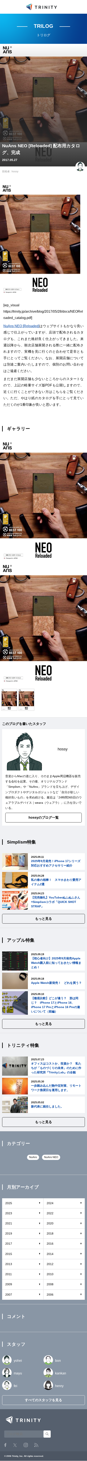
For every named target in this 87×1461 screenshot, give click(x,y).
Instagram (26, 1445)
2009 (8, 1284)
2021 (8, 1223)
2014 (50, 1254)
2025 (8, 1203)
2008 (50, 1284)
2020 (50, 1223)
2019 (8, 1233)
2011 (8, 1274)
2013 (8, 1264)
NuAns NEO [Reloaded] (21, 326)
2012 (50, 1264)
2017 (8, 1243)
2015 (8, 1254)
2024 (50, 1203)
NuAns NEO (51, 1157)
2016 (50, 1243)
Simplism (14, 786)
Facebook (5, 1445)
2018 (50, 1233)
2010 (50, 1274)
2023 (8, 1213)
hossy (15, 171)
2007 (8, 1294)
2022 (50, 1213)
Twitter (15, 1445)
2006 (50, 1294)
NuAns (33, 786)
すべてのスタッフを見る (43, 1400)
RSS (36, 1445)
